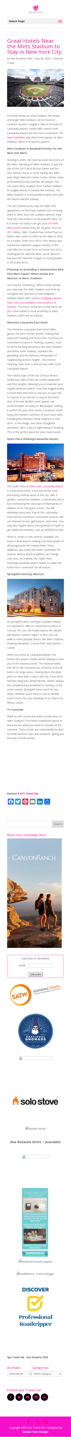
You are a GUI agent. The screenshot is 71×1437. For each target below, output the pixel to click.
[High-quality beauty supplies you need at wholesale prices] (35, 1261)
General (58, 58)
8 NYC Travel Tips (28, 793)
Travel (10, 63)
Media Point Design (35, 1432)
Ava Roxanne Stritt (21, 58)
